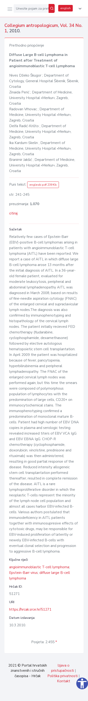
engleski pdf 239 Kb (43, 185)
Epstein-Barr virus (23, 572)
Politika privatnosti (62, 676)
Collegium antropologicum (31, 25)
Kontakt (63, 681)
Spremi (49, 695)
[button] (79, 9)
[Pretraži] (52, 8)
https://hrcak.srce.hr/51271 (30, 609)
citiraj (13, 213)
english (65, 8)
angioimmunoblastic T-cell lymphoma (39, 567)
